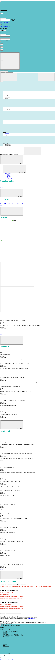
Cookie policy (5, 644)
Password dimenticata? (4, 22)
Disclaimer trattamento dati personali (6, 659)
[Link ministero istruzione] (5, 1)
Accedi (2, 13)
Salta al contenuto (3, 0)
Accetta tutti (16, 613)
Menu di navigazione (22, 172)
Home (42, 147)
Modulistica (9, 176)
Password (12, 20)
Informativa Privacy (6, 646)
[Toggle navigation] (8, 77)
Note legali (4, 645)
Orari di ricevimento (10, 178)
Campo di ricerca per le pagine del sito (6, 154)
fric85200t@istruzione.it (13, 634)
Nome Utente (13, 19)
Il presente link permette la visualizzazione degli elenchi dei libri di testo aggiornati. (15, 203)
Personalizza (3, 613)
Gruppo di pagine (19, 163)
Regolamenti (9, 177)
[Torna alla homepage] (27, 72)
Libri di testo (9, 174)
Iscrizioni (8, 175)
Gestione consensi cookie (7, 650)
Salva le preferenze (9, 623)
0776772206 (6, 632)
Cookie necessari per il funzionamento (7, 621)
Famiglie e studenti (8, 173)
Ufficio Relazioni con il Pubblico (8, 647)
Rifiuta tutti (9, 613)
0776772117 (6, 633)
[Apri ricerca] (46, 77)
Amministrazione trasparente (7, 651)
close (2, 81)
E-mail (12, 35)
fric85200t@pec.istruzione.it (14, 635)
